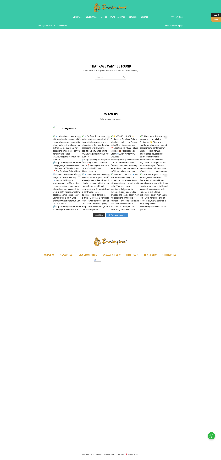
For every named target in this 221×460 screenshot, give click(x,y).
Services (133, 17)
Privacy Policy (65, 255)
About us (121, 17)
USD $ (216, 14)
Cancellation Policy (112, 255)
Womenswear (91, 17)
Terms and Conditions (87, 255)
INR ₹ (214, 19)
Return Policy (150, 255)
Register (144, 17)
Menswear (77, 17)
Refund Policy (132, 255)
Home (40, 26)
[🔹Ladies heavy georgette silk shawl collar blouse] (67, 154)
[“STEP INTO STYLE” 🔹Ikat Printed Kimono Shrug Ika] (125, 192)
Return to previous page (173, 26)
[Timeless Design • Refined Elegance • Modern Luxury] (67, 192)
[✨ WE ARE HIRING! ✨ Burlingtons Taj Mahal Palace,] (125, 154)
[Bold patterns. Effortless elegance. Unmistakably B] (154, 154)
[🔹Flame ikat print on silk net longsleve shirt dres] (154, 192)
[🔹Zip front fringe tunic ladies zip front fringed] (96, 154)
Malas (112, 17)
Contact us (49, 255)
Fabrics (104, 17)
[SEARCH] (123, 77)
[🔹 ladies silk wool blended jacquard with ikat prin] (96, 192)
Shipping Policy (169, 255)
